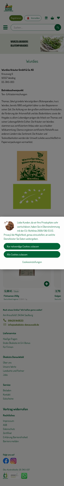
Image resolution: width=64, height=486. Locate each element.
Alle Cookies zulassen (17, 254)
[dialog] (32, 243)
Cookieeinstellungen (32, 261)
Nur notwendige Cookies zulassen (23, 246)
